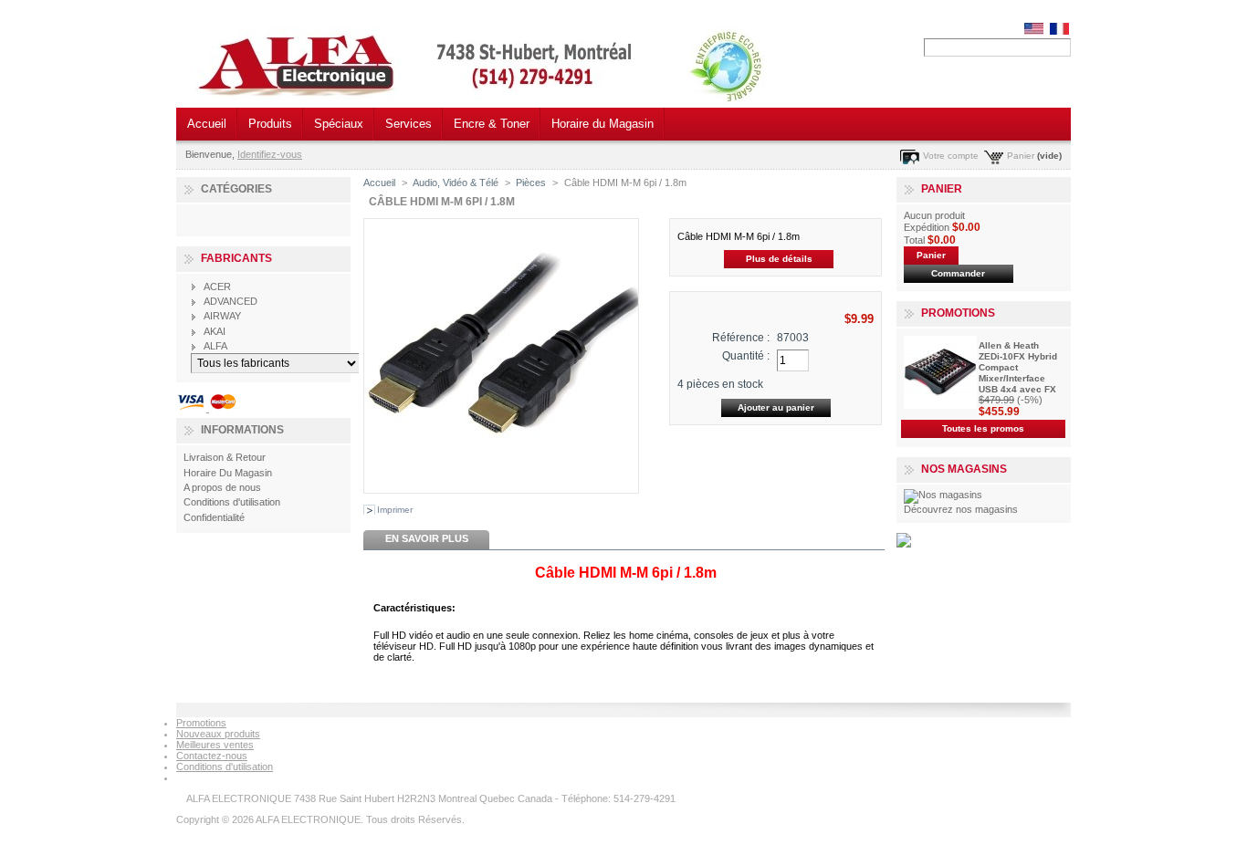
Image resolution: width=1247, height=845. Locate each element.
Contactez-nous (211, 755)
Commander (958, 273)
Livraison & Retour (224, 457)
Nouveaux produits (218, 733)
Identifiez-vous (269, 154)
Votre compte (951, 156)
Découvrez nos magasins (961, 509)
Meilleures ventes (215, 744)
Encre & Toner (491, 123)
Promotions (958, 313)
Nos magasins (964, 469)
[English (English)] (1033, 31)
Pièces (531, 182)
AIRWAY (222, 315)
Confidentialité (214, 517)
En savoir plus (426, 538)
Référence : (741, 337)
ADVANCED (230, 301)
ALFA (215, 345)
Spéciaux (338, 123)
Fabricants (236, 258)
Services (408, 123)
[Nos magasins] (943, 494)
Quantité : (746, 355)
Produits (270, 123)
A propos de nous (222, 487)
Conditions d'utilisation (231, 501)
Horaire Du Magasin (227, 472)
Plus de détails (779, 259)
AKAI (214, 331)
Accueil (206, 123)
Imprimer (395, 510)
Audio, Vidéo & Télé (455, 182)
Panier (1020, 156)
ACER (217, 286)
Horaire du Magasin (602, 123)
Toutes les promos (983, 428)
